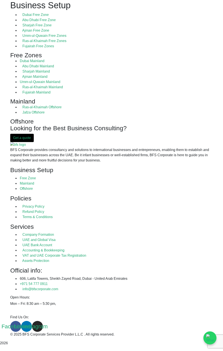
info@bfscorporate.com (40, 289)
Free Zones (26, 55)
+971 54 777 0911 (34, 284)
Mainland (22, 101)
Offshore (22, 121)
